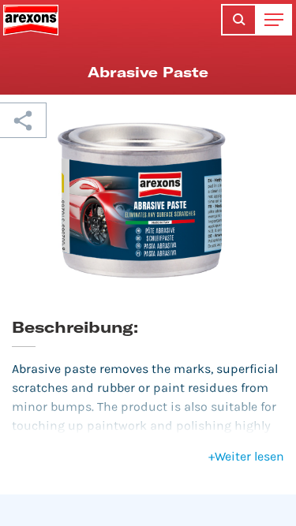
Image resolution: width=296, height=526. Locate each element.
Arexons (31, 19)
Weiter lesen (246, 456)
